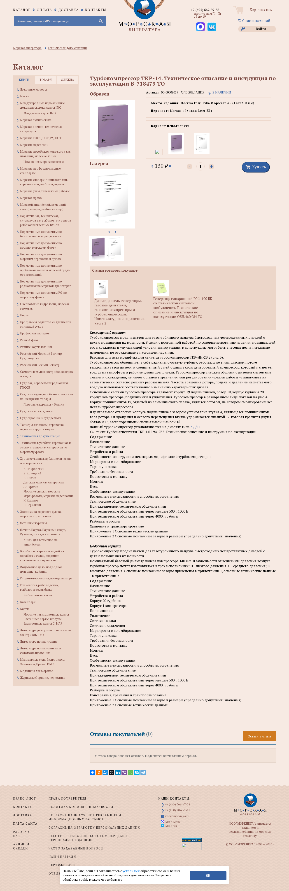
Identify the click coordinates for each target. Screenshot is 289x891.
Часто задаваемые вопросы (76, 848)
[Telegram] (143, 772)
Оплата (44, 9)
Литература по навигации (38, 641)
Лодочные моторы (33, 89)
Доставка (68, 9)
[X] (111, 772)
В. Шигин (29, 478)
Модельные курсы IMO (39, 113)
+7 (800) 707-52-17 (177, 810)
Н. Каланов (31, 500)
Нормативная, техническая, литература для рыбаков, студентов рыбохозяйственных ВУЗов (45, 220)
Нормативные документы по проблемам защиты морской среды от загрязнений (45, 270)
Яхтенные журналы (33, 523)
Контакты (95, 9)
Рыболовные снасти (37, 595)
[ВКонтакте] (92, 772)
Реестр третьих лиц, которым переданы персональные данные (88, 838)
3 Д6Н (195, 427)
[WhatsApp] (130, 772)
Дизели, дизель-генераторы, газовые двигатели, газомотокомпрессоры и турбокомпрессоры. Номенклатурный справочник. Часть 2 (119, 311)
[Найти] (100, 21)
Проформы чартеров (35, 333)
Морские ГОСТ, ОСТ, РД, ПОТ (40, 138)
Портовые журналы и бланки (43, 404)
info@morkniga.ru (177, 816)
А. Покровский (33, 469)
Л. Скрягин (30, 487)
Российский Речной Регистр (40, 365)
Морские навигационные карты (46, 614)
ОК (208, 875)
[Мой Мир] (105, 772)
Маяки (24, 96)
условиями (131, 871)
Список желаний (255, 20)
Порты (24, 315)
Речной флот (29, 340)
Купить (259, 166)
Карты (24, 609)
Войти (261, 28)
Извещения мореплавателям (43, 162)
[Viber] (124, 772)
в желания (194, 92)
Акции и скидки (21, 846)
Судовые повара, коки (36, 411)
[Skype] (137, 772)
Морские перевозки (34, 145)
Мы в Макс (172, 822)
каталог (21, 9)
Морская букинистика (35, 120)
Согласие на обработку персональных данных (94, 828)
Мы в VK (171, 826)
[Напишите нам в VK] (211, 26)
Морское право (31, 198)
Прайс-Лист (24, 798)
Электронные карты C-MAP (42, 623)
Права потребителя (67, 798)
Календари (27, 602)
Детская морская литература (43, 482)
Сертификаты (62, 865)
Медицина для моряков (37, 671)
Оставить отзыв (259, 736)
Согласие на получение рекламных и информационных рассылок (85, 817)
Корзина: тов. (261, 9)
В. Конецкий (32, 473)
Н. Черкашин (32, 505)
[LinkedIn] (118, 772)
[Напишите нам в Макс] (200, 26)
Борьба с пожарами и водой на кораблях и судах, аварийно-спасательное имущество (42, 555)
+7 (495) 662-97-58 (205, 9)
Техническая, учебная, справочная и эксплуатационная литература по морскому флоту (45, 447)
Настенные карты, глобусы (42, 619)
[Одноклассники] (99, 772)
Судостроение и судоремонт (40, 418)
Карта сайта (25, 823)
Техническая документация (40, 436)
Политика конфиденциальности (81, 807)
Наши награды (62, 857)
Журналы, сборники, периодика (42, 678)
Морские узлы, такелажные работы (45, 191)
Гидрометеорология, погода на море (46, 578)
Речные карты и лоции (36, 347)
